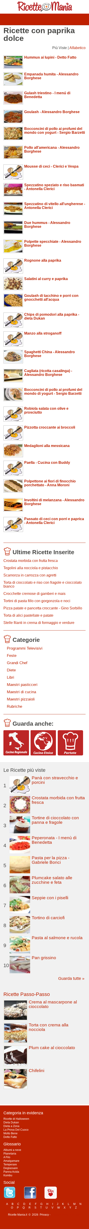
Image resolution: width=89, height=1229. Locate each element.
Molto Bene (10, 1133)
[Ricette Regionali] (16, 743)
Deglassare (10, 1168)
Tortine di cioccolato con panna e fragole (55, 820)
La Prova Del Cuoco (16, 1129)
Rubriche (14, 706)
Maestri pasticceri (22, 685)
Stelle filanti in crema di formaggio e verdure (38, 623)
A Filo (6, 1157)
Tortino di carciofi (48, 917)
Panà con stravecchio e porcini (55, 780)
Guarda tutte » (71, 978)
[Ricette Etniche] (43, 743)
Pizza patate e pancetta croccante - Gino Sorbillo (42, 608)
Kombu (7, 1175)
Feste (11, 656)
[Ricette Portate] (70, 743)
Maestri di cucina (21, 692)
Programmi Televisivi (24, 648)
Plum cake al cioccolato (52, 1047)
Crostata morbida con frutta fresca (30, 561)
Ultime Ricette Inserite (43, 552)
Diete (11, 670)
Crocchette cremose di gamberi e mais (34, 594)
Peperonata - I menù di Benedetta (54, 840)
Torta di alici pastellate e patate (28, 615)
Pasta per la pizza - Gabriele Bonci (50, 860)
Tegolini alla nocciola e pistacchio (30, 568)
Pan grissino (44, 957)
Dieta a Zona (11, 1126)
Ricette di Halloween (16, 1118)
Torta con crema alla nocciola (48, 1027)
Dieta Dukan (11, 1122)
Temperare (10, 1164)
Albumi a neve (12, 1150)
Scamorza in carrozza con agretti (29, 575)
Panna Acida (11, 1171)
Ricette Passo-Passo (26, 994)
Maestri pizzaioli (21, 699)
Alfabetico (77, 48)
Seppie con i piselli (50, 897)
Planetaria (9, 1153)
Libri (10, 677)
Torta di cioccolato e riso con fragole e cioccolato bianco (42, 584)
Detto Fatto (10, 1137)
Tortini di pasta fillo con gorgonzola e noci (36, 601)
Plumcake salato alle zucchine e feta (52, 880)
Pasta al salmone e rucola (57, 937)
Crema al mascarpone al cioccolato (53, 1004)
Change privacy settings (66, 1214)
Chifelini (36, 1070)
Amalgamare (11, 1160)
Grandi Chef (17, 663)
